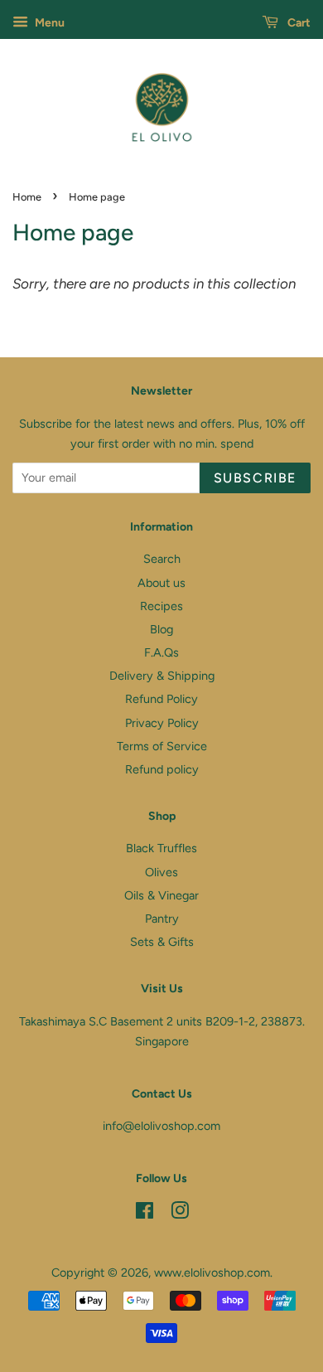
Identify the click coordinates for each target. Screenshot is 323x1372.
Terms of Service (162, 746)
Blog (161, 629)
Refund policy (162, 769)
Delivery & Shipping (162, 675)
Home (26, 197)
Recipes (161, 606)
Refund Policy (161, 698)
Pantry (162, 918)
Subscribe (255, 478)
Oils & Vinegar (161, 895)
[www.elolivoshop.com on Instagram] (180, 1213)
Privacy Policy (162, 722)
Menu (48, 23)
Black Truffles (161, 848)
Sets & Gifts (162, 941)
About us (161, 582)
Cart (298, 23)
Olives (161, 872)
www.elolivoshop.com (212, 1272)
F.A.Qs (161, 652)
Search (162, 558)
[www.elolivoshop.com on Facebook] (144, 1213)
